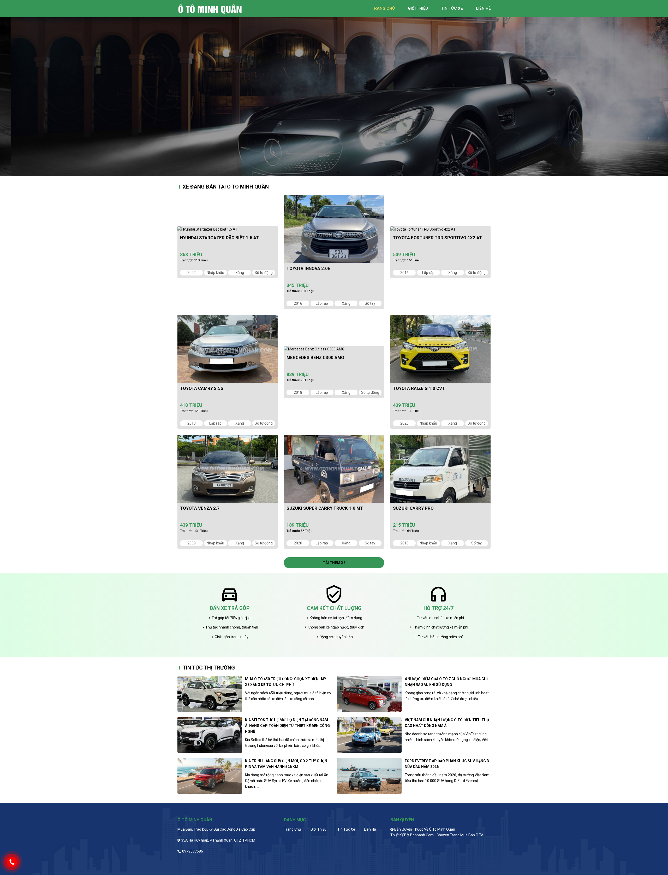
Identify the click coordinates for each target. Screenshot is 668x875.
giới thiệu (418, 8)
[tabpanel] (334, 88)
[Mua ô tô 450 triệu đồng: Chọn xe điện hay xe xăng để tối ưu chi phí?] (209, 694)
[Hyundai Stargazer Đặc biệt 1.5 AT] (227, 229)
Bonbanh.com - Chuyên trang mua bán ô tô (446, 835)
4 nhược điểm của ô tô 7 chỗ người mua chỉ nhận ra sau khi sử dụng (446, 682)
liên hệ (483, 8)
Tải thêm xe (334, 563)
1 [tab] (330, 172)
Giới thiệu (318, 829)
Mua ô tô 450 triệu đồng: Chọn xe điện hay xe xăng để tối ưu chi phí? (285, 682)
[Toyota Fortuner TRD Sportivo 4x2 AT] (440, 229)
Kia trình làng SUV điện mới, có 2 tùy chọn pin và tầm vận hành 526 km (286, 764)
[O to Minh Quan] (211, 8)
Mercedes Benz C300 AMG (315, 357)
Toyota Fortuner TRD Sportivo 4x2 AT (437, 237)
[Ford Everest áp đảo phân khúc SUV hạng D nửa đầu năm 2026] (369, 776)
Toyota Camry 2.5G (202, 388)
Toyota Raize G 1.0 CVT (419, 388)
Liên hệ (370, 829)
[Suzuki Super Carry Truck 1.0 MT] (334, 469)
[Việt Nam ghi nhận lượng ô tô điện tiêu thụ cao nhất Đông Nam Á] (369, 735)
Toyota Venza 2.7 (200, 508)
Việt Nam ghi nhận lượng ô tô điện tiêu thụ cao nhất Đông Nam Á (447, 723)
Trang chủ (292, 829)
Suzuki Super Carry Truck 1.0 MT (325, 508)
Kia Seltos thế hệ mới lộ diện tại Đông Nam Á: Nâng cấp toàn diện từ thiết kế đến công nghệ (287, 725)
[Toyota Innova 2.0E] (334, 229)
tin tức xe (452, 8)
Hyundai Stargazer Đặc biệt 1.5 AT (219, 237)
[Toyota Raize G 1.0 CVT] (440, 349)
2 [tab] (338, 172)
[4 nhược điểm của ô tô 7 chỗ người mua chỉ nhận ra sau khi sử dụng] (369, 694)
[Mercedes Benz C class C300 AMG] (334, 349)
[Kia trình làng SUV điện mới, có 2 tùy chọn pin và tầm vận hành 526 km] (209, 776)
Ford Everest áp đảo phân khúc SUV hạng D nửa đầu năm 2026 (447, 764)
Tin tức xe (346, 829)
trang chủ (383, 8)
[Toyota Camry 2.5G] (227, 349)
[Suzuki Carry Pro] (440, 469)
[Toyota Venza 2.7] (227, 469)
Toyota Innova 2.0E (308, 268)
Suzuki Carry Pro (413, 508)
